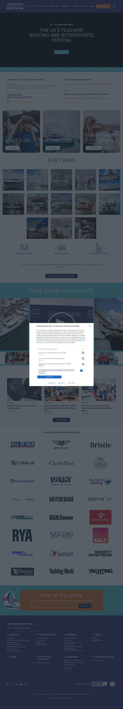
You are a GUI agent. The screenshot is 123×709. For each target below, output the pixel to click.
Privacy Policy (71, 383)
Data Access (61, 383)
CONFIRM (49, 377)
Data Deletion (52, 383)
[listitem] (61, 349)
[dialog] (61, 354)
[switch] (82, 353)
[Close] (90, 326)
